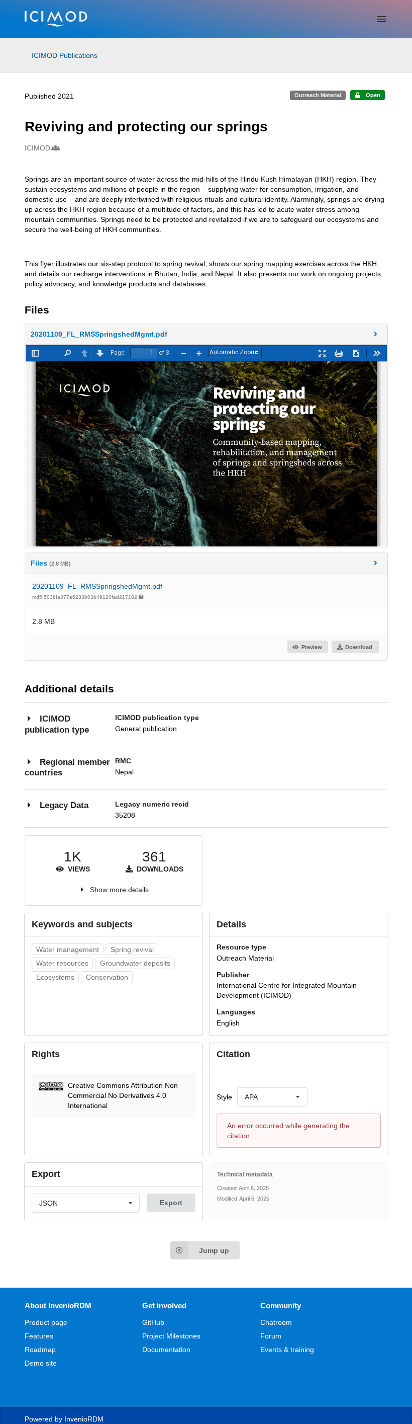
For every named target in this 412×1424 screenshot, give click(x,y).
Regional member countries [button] (67, 767)
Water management (67, 949)
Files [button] (51, 563)
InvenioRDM (84, 1419)
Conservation (107, 977)
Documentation (166, 1350)
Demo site (41, 1363)
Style (224, 1097)
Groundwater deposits (135, 963)
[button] (206, 334)
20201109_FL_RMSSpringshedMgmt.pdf (97, 586)
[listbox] (272, 1096)
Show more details (119, 890)
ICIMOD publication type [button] (57, 724)
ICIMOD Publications (64, 55)
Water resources (62, 963)
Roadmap (40, 1350)
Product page (46, 1322)
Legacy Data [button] (64, 805)
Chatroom (276, 1322)
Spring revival (132, 949)
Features (39, 1336)
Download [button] (358, 647)
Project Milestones (171, 1336)
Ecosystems (55, 977)
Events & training (287, 1350)
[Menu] (381, 19)
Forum (270, 1336)
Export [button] (171, 1203)
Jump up (214, 1250)
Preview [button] (311, 647)
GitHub (153, 1322)
